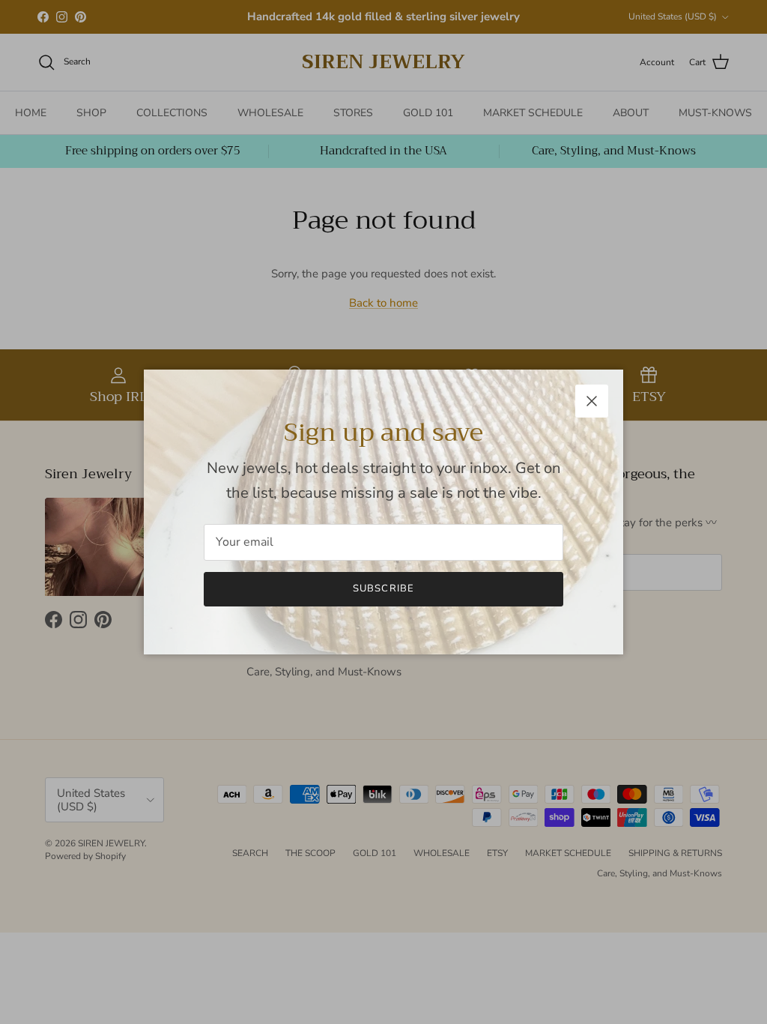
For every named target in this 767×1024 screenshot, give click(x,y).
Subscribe (383, 588)
